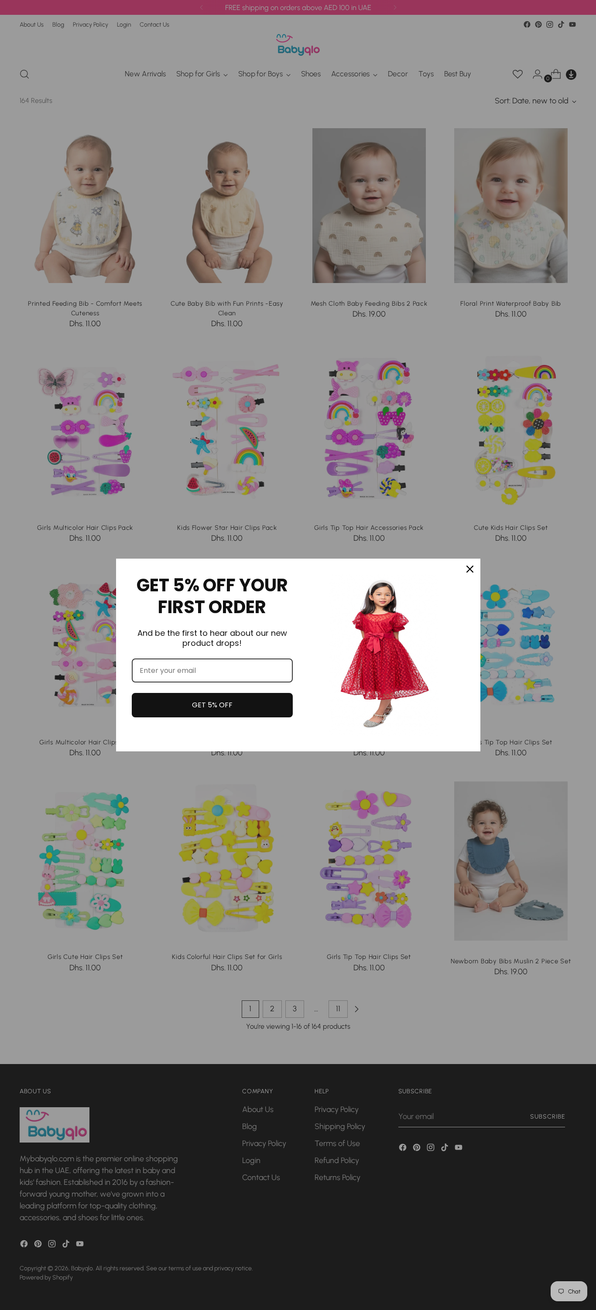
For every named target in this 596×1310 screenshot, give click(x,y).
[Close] (469, 569)
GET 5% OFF (212, 705)
